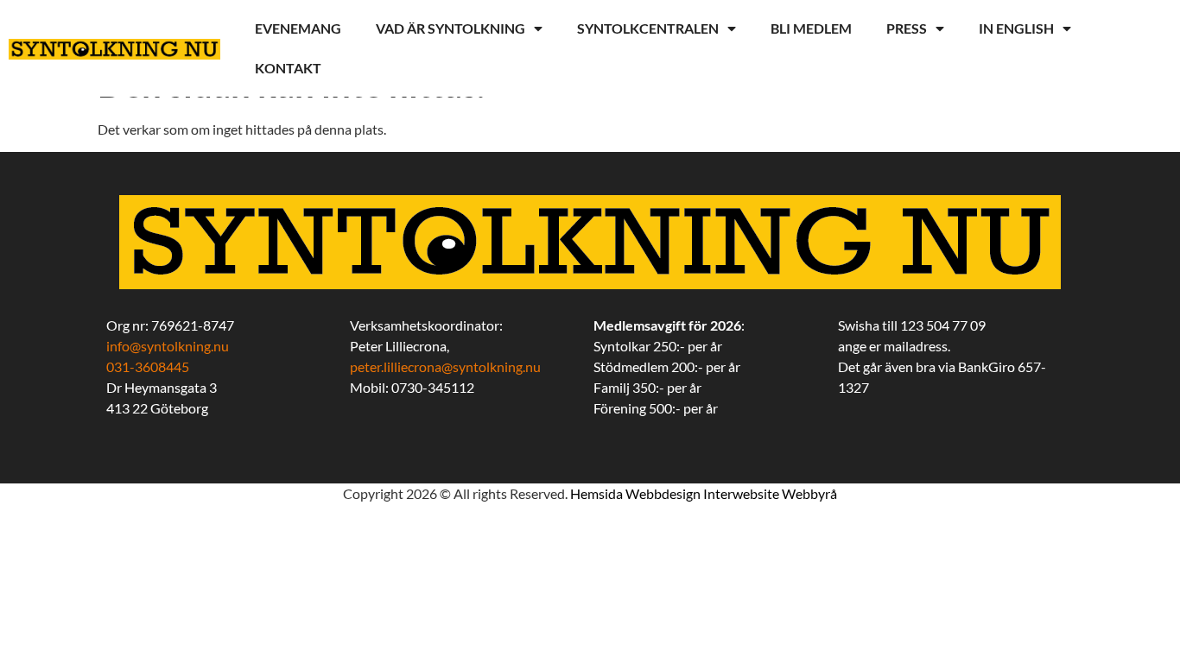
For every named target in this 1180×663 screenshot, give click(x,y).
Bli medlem (811, 28)
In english (1016, 28)
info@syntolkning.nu (167, 346)
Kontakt (288, 68)
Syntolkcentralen (648, 28)
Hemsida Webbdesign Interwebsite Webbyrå (703, 493)
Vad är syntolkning (450, 28)
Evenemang (298, 28)
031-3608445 (147, 366)
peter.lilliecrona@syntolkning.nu (445, 366)
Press (906, 28)
